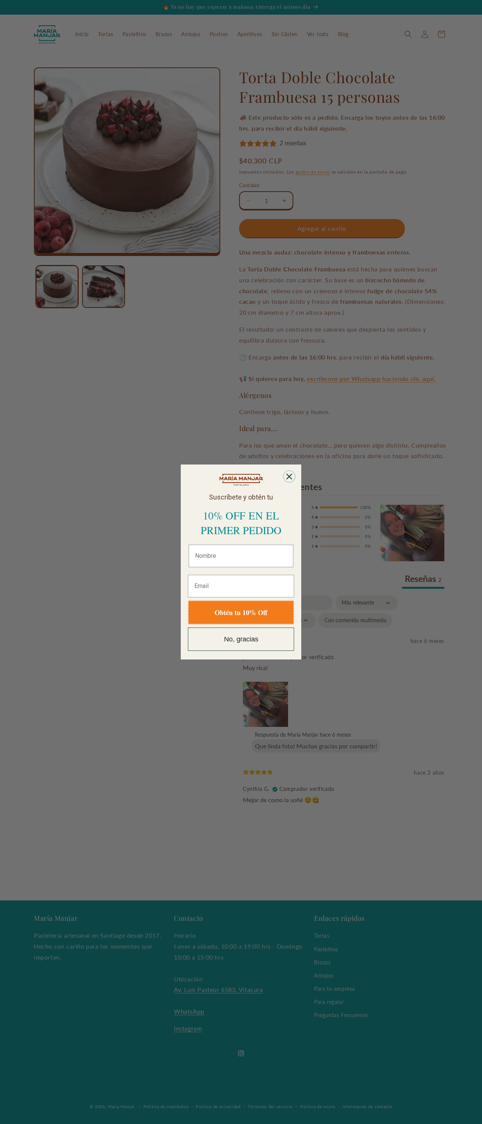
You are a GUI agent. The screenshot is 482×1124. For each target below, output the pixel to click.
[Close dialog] (289, 477)
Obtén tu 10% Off (241, 612)
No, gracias (241, 639)
